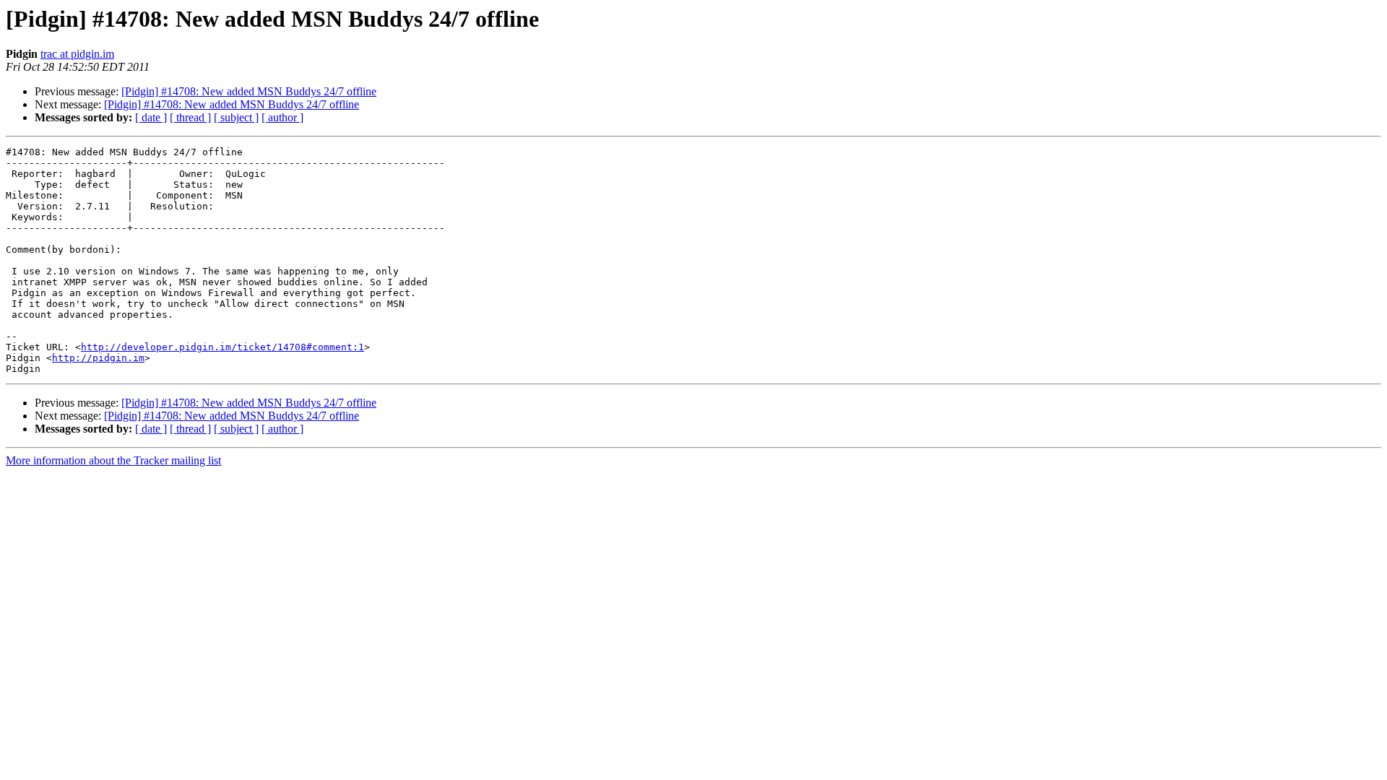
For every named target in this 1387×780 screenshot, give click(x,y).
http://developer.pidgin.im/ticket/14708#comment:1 (222, 347)
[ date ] (151, 117)
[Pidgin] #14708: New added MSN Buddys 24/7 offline (248, 91)
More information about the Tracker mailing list (113, 460)
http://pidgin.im (98, 357)
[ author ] (282, 117)
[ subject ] (236, 117)
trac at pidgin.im (77, 54)
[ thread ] (190, 117)
